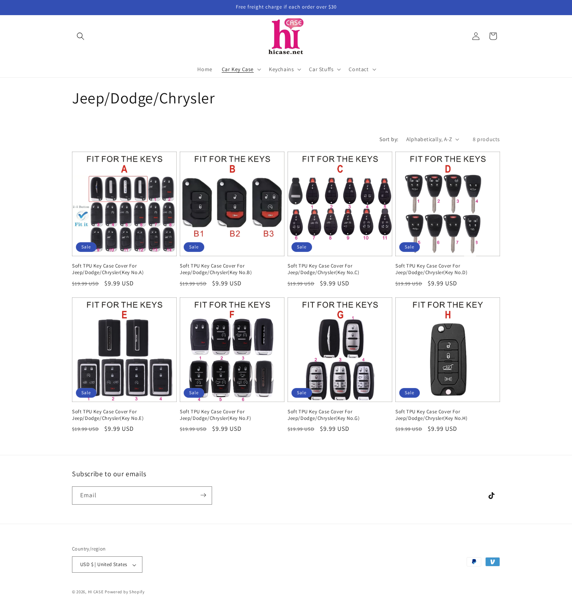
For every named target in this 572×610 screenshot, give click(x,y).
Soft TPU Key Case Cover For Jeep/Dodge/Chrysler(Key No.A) (108, 269)
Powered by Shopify (125, 592)
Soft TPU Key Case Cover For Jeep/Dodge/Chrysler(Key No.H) (431, 415)
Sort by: (388, 139)
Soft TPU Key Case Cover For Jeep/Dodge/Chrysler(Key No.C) (323, 269)
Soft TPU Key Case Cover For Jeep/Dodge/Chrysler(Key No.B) (216, 269)
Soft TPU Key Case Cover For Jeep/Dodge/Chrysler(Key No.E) (108, 415)
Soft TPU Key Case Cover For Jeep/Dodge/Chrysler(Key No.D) (431, 269)
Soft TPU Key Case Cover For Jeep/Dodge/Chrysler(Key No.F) (215, 415)
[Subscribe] (203, 495)
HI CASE (96, 592)
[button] (80, 36)
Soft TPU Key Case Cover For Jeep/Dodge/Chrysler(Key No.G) (324, 415)
